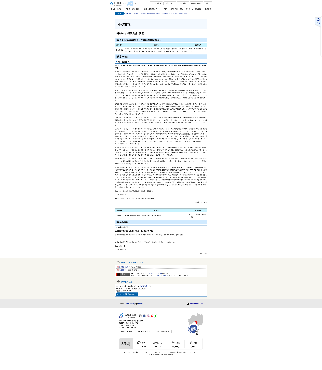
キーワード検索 (156, 3)
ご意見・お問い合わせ (162, 331)
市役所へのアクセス (144, 331)
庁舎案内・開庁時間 (126, 331)
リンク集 (144, 352)
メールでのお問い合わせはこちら (127, 294)
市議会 (136, 13)
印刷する (140, 303)
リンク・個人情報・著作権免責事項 (175, 352)
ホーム (119, 13)
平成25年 (165, 13)
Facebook (144, 316)
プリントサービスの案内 (131, 352)
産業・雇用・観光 (177, 9)
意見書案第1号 (123, 267)
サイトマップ (194, 352)
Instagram (148, 316)
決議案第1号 (123, 270)
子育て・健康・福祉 (132, 9)
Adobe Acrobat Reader (155, 273)
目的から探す (169, 3)
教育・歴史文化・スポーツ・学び (155, 9)
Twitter (140, 316)
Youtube (151, 316)
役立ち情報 (183, 3)
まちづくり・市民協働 (193, 9)
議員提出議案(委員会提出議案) (150, 13)
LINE (155, 316)
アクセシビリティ (156, 352)
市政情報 (208, 9)
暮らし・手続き (116, 9)
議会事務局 (143, 286)
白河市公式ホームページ (123, 3)
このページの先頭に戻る (196, 303)
